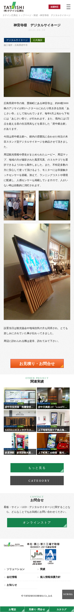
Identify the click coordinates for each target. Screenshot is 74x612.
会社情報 (12, 576)
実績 (36, 15)
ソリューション (16, 569)
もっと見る (37, 467)
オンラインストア (37, 522)
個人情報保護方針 (50, 576)
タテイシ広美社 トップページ (17, 15)
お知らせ (12, 584)
